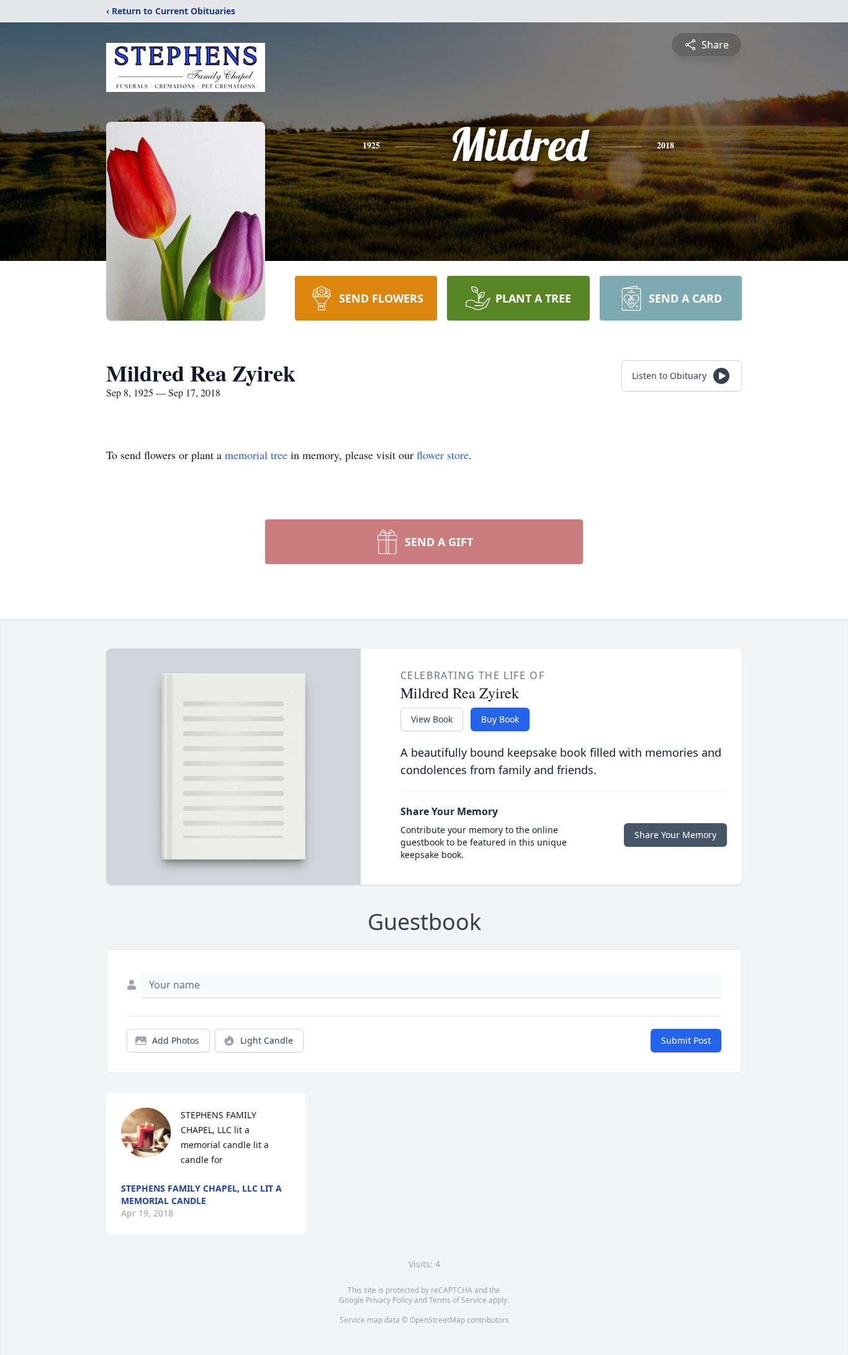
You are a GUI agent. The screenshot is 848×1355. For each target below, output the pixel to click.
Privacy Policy (389, 1300)
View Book (432, 719)
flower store (443, 454)
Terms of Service (458, 1300)
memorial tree (256, 454)
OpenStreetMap (437, 1320)
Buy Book (500, 719)
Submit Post (686, 1040)
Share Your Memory (675, 835)
